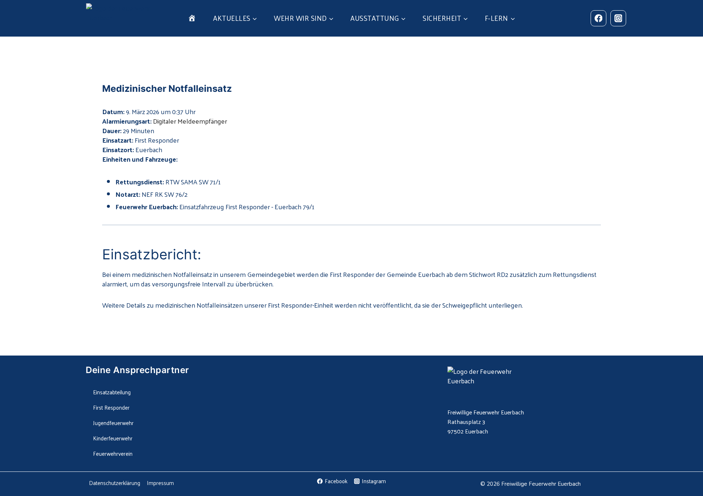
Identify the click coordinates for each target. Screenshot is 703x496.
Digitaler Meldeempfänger (190, 121)
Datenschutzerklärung (114, 483)
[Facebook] (598, 18)
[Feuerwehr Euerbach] (120, 18)
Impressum (160, 483)
